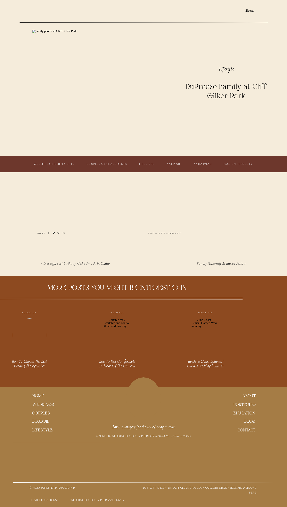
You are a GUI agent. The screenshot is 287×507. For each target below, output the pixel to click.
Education (29, 312)
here (158, 192)
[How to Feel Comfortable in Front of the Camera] (117, 335)
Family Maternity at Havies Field (220, 264)
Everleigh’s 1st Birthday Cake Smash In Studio (77, 264)
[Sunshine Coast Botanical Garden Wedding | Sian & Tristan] (205, 335)
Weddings (117, 312)
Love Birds (205, 312)
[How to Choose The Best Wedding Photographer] (29, 335)
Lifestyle (226, 69)
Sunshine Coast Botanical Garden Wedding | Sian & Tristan (205, 366)
